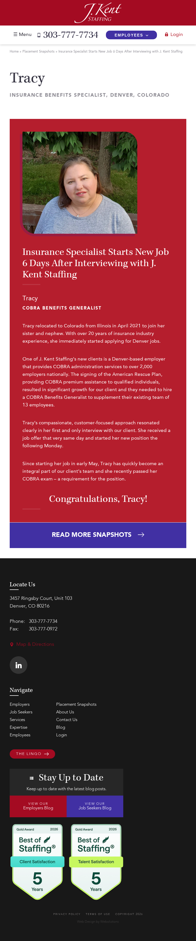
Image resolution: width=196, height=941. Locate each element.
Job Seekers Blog (95, 806)
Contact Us (66, 720)
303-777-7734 (70, 35)
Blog (60, 727)
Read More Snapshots (91, 535)
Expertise (18, 727)
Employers (20, 704)
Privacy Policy (67, 914)
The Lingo (29, 754)
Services (17, 720)
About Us (65, 712)
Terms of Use (98, 914)
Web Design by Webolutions (98, 921)
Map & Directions (35, 644)
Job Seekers (21, 712)
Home (14, 51)
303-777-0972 (43, 629)
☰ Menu (22, 34)
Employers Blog (38, 806)
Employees (129, 35)
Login (176, 34)
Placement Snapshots (38, 51)
